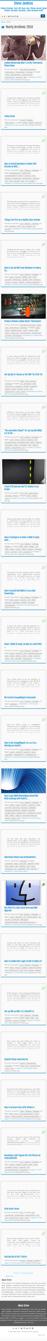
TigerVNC (25, 279)
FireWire (34, 496)
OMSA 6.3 (38, 442)
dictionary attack (27, 178)
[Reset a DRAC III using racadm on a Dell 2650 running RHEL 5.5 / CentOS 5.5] (23, 629)
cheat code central (35, 1066)
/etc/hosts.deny (26, 173)
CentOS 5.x (27, 752)
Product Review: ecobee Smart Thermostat (22, 321)
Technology (29, 72)
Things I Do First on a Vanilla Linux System (22, 219)
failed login (36, 178)
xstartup (23, 1020)
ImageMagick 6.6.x (31, 754)
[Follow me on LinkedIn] (18, 17)
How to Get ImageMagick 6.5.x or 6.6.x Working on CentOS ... (20, 744)
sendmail (7, 818)
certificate (18, 1164)
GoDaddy (24, 810)
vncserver (7, 282)
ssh (26, 181)
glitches (11, 866)
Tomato (23, 391)
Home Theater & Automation (27, 69)
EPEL (18, 226)
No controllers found (23, 442)
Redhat (27, 1018)
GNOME (24, 277)
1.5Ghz (12, 917)
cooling (37, 327)
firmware (7, 389)
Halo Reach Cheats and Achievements (20, 857)
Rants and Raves (20, 72)
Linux (21, 170)
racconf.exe (14, 552)
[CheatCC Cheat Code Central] (23, 1044)
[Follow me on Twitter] (5, 17)
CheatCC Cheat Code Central (16, 1059)
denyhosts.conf (17, 178)
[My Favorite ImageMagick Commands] (23, 682)
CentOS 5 (23, 600)
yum (24, 447)
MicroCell (20, 389)
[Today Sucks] (23, 101)
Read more (31, 1296)
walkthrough (21, 869)
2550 (25, 546)
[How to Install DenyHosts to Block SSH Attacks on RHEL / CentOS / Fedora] (23, 149)
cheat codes (23, 863)
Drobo (28, 496)
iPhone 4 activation (17, 1116)
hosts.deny (17, 181)
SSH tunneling (17, 279)
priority (26, 389)
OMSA (32, 442)
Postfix (39, 813)
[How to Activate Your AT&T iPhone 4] (23, 1092)
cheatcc (7, 1068)
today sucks (38, 122)
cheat (27, 1066)
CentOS (22, 439)
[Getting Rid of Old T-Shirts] (23, 1241)
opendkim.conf (31, 813)
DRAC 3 (12, 656)
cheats (37, 863)
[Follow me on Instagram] (11, 17)
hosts (10, 181)
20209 (12, 805)
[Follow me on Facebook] (7, 17)
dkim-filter (8, 807)
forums (27, 1218)
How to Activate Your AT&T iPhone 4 (19, 1107)
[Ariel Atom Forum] (23, 1193)
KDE (30, 277)
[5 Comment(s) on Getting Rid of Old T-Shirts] (44, 1235)
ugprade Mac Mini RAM (11, 922)
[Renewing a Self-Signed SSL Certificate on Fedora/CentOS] (23, 1140)
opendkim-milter (21, 813)
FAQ (6, 866)
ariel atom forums (30, 1215)
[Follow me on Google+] (9, 17)
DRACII (24, 549)
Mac (26, 493)
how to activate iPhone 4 (26, 1114)
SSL (28, 1167)
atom (37, 1215)
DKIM (38, 805)
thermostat (19, 77)
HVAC (36, 330)
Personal (22, 120)
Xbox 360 (33, 869)
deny (33, 175)
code (12, 1068)
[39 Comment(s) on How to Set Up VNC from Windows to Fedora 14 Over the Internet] (44, 246)
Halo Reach (22, 866)
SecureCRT (8, 279)
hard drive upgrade (32, 917)
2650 (11, 600)
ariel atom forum (19, 1215)
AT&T (34, 383)
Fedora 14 (18, 277)
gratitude (31, 122)
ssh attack (31, 181)
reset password (27, 552)
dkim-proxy (24, 807)
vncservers (15, 282)
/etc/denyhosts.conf (15, 173)
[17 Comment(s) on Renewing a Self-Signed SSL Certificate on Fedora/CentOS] (44, 1134)
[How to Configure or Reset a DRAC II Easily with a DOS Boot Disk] (23, 522)
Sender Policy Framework (30, 815)
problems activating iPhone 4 (31, 1116)
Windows (21, 282)
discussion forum (13, 1218)
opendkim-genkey (10, 813)
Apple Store (19, 917)
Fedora (11, 277)
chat (6, 1218)
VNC (30, 279)
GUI (6, 970)
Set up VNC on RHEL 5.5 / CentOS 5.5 (19, 1011)
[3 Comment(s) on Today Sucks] (44, 95)
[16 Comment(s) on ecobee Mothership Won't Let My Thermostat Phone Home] (44, 41)
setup (18, 391)
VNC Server (37, 279)
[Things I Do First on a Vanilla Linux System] (23, 205)
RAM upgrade (24, 919)
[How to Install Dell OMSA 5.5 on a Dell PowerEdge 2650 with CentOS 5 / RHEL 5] (23, 575)
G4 (24, 917)
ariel (33, 1212)
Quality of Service (10, 391)
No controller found (10, 442)
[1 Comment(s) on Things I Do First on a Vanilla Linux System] (44, 198)
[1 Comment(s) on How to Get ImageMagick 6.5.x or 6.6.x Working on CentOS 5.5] (44, 721)
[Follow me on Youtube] (13, 17)
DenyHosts (8, 178)
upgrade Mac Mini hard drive (27, 922)
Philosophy (29, 120)
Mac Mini (7, 919)
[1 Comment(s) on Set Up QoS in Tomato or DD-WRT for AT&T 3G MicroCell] (44, 353)
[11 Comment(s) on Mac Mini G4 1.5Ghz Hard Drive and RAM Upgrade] (44, 886)
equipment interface (16, 330)
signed (13, 818)
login (22, 181)
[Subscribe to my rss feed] (2, 17)
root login (30, 970)
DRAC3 (25, 656)
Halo (16, 866)
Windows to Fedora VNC (32, 282)
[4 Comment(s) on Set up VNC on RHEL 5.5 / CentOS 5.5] (44, 990)
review (7, 498)
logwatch (29, 226)
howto (33, 752)
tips (16, 869)
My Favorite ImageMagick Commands (20, 697)
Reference (27, 170)
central (22, 1066)
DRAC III (18, 656)
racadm (7, 658)
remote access (14, 333)
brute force (28, 175)
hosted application (15, 74)
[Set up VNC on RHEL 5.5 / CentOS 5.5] (23, 996)
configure (31, 546)
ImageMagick (13, 704)
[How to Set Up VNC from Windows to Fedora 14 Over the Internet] (23, 253)
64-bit (17, 439)
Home (3, 22)
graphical (24, 967)
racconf (7, 552)
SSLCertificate (24, 1170)
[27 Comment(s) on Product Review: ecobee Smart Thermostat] (44, 300)
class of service (9, 386)
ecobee (7, 74)
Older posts (8, 1276)
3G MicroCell (27, 383)
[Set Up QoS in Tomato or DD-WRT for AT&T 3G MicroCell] (23, 359)
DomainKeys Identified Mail (12, 810)
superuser (37, 970)
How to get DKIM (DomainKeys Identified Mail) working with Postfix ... (21, 797)
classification (18, 386)
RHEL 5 (12, 815)
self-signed (8, 1167)
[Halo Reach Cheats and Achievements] (23, 842)
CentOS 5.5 (29, 439)
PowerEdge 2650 (10, 605)
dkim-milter (16, 807)
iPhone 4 (7, 1116)
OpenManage (8, 445)
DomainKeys (32, 807)
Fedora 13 (18, 967)
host (6, 181)
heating (31, 330)
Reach (33, 866)
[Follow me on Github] (16, 17)
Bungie (16, 863)
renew (35, 1164)
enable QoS (33, 386)
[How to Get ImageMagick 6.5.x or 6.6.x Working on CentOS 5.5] (23, 728)
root (25, 970)
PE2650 (24, 602)
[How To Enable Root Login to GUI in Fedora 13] (23, 946)
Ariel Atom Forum (11, 1208)
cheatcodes (31, 863)
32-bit (11, 439)
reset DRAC (18, 658)
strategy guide (9, 869)
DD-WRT (26, 386)
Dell (36, 439)
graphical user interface (35, 967)
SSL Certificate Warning (11, 1170)
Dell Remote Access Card (34, 653)
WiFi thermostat (17, 335)
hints (28, 866)
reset (20, 552)
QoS (31, 389)
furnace (25, 330)
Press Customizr (34, 1332)
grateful (25, 122)
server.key (22, 1167)
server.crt (15, 1167)
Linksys (14, 389)
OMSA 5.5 (8, 602)
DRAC (6, 549)
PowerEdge (23, 445)
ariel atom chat (9, 1215)
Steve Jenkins (23, 3)
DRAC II (18, 549)
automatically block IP (11, 175)
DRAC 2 (12, 549)
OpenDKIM (31, 810)
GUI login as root (13, 970)
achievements (8, 863)
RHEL (29, 445)
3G (21, 383)
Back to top (41, 1335)
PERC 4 (16, 445)
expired (25, 1164)
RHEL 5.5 (35, 445)
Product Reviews (9, 72)
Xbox (28, 869)
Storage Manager (16, 447)
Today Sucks (9, 116)
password (30, 549)
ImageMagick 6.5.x (19, 754)
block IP (21, 175)
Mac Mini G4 (15, 919)
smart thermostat (9, 77)
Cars (21, 1212)
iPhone (39, 325)
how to (16, 1114)
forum (21, 1218)
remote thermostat (27, 74)
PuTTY (34, 277)
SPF (18, 818)
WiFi (25, 77)
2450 (20, 546)
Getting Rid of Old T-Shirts (15, 1256)
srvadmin (7, 447)
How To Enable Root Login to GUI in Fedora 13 (23, 961)
